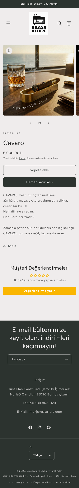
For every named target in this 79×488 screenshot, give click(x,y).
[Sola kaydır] (30, 123)
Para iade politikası (41, 476)
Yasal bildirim (63, 482)
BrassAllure (33, 471)
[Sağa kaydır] (48, 123)
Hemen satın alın (39, 182)
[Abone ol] (66, 359)
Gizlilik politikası (66, 476)
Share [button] (12, 246)
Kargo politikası (42, 482)
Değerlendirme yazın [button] (39, 291)
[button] (8, 23)
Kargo (22, 158)
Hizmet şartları (20, 482)
